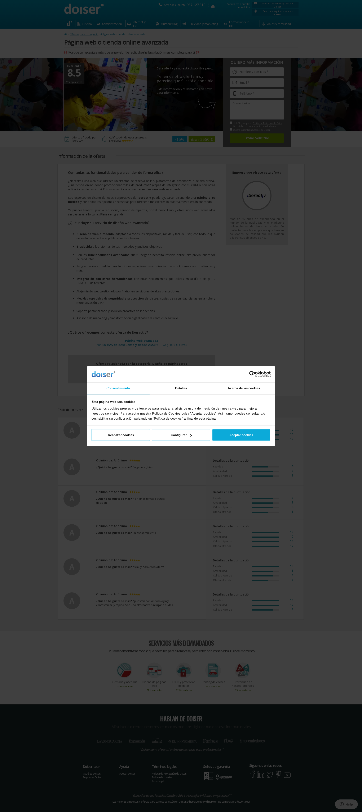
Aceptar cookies (241, 435)
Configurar (179, 435)
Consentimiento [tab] (118, 388)
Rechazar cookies (121, 435)
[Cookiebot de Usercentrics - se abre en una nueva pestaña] (252, 374)
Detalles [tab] (181, 388)
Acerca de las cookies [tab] (244, 388)
